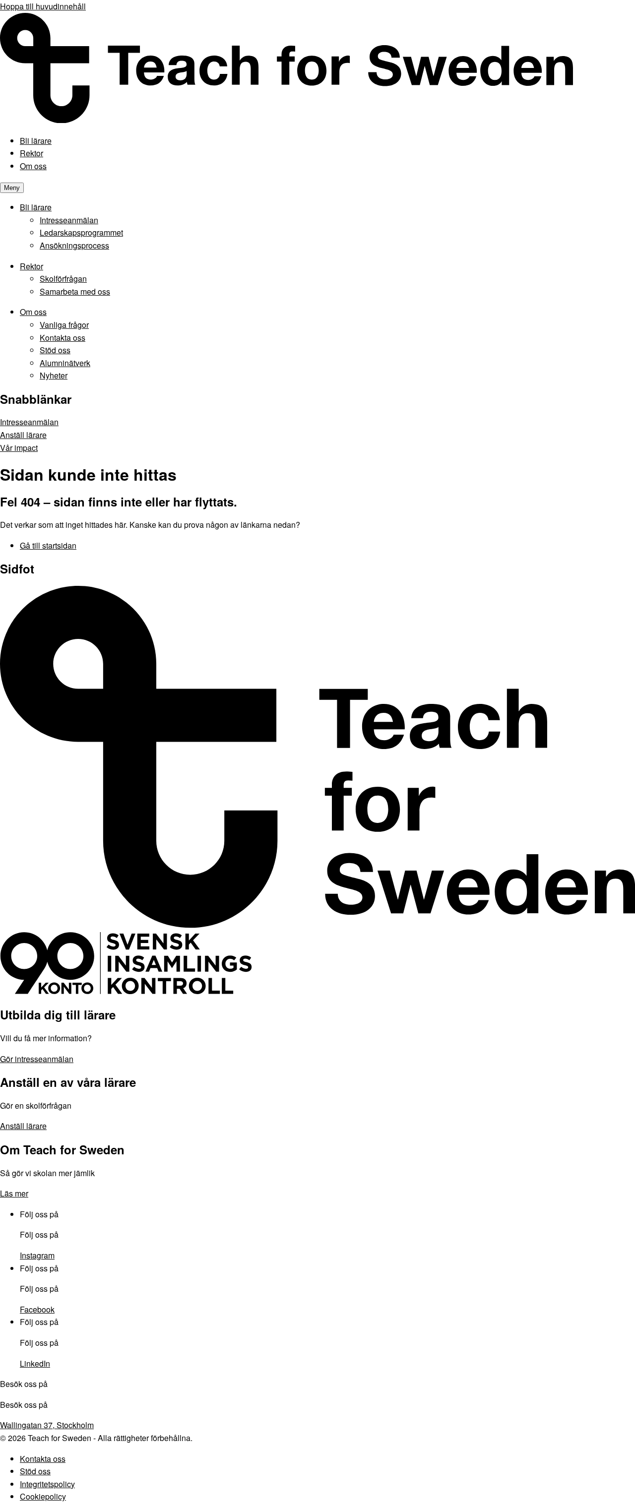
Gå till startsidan (48, 545)
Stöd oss (35, 1471)
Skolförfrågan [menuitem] (63, 278)
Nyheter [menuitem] (53, 375)
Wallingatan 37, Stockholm (47, 1425)
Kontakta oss (42, 1458)
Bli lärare (36, 140)
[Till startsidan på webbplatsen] (317, 925)
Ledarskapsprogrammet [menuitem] (81, 232)
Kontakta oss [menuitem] (62, 337)
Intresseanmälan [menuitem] (69, 220)
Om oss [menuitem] (33, 311)
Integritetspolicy (47, 1484)
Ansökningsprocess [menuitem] (74, 245)
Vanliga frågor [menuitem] (64, 324)
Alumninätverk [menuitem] (65, 363)
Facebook (37, 1309)
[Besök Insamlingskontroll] (126, 991)
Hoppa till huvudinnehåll (43, 6)
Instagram (37, 1255)
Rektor (31, 153)
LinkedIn (35, 1363)
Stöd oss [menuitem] (55, 350)
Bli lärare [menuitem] (36, 207)
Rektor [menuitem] (31, 266)
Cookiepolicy (43, 1496)
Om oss (33, 166)
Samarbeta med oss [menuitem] (75, 291)
